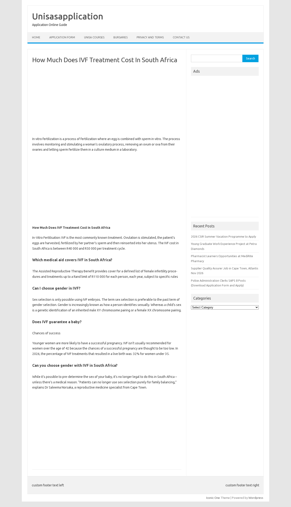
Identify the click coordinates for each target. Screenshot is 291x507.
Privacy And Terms (150, 37)
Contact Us (181, 37)
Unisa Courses (94, 37)
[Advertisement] (106, 100)
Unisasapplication (67, 16)
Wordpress (255, 497)
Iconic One (213, 497)
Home (36, 37)
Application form (62, 37)
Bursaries (120, 37)
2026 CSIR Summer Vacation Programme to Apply (223, 236)
